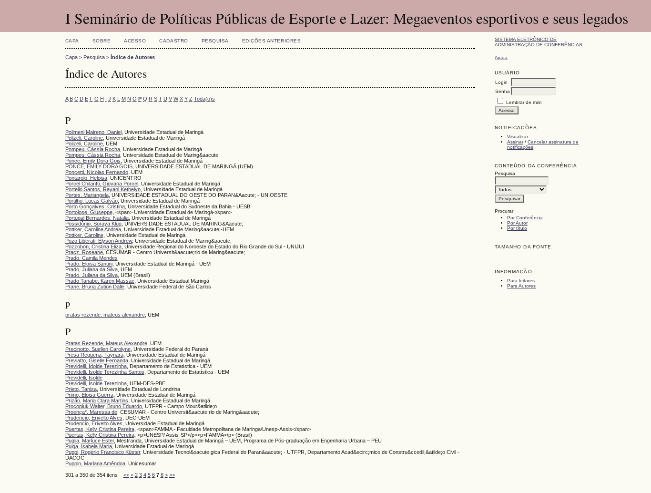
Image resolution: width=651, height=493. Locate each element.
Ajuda (501, 57)
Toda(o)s (204, 99)
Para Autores (521, 285)
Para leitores (521, 280)
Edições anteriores (271, 40)
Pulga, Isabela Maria (88, 446)
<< (126, 475)
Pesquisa (215, 40)
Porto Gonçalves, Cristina (95, 206)
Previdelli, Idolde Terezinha (96, 366)
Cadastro (173, 40)
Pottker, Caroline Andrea (93, 229)
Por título (517, 228)
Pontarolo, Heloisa (86, 178)
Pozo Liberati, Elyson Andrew (98, 241)
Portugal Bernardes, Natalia (97, 218)
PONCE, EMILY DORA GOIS (98, 166)
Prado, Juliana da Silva (91, 269)
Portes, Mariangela (87, 195)
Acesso (135, 40)
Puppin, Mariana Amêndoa (95, 463)
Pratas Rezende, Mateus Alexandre (106, 343)
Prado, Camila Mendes (91, 258)
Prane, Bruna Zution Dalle (94, 286)
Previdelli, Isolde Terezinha (96, 383)
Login (501, 82)
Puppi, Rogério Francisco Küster (102, 452)
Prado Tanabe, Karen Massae (99, 281)
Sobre (101, 40)
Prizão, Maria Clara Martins (96, 400)
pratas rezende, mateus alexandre (105, 315)
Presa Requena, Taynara (94, 355)
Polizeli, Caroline (84, 138)
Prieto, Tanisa (81, 389)
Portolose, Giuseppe (88, 212)
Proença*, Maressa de (91, 412)
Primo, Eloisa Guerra (89, 395)
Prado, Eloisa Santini (88, 264)
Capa (72, 40)
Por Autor (517, 223)
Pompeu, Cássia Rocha (92, 149)
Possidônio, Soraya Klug (93, 223)
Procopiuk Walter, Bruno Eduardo (103, 406)
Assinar (515, 141)
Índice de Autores (133, 57)
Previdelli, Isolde (83, 377)
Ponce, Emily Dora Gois (93, 161)
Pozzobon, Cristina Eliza (93, 246)
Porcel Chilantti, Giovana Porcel (101, 183)
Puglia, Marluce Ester (89, 440)
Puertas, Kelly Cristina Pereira (99, 429)
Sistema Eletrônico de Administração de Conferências (538, 42)
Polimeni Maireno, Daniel (93, 132)
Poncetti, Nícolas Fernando (96, 172)
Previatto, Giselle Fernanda (96, 360)
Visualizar (517, 136)
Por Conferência (525, 217)
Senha (502, 91)
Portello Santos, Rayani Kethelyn (103, 189)
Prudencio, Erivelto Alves (93, 418)
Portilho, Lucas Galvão (91, 201)
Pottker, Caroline (84, 235)
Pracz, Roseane (84, 252)
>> (172, 475)
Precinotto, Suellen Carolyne (98, 349)
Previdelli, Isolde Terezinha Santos (104, 372)
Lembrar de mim (523, 102)
